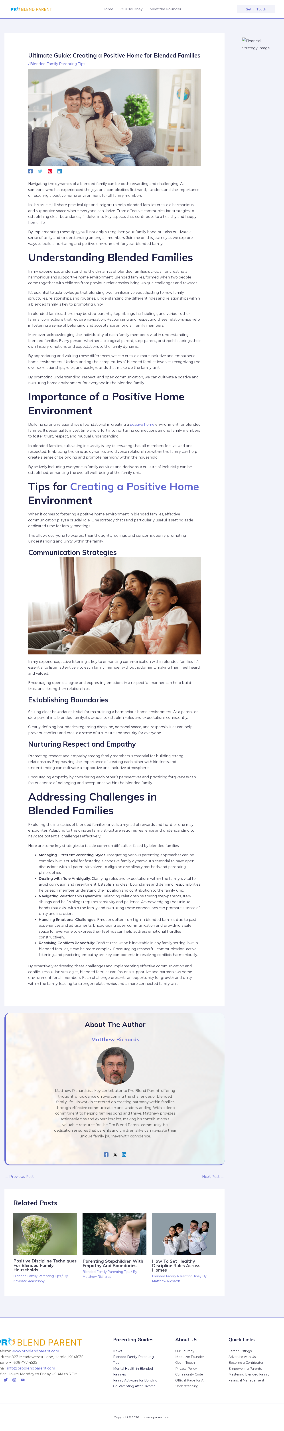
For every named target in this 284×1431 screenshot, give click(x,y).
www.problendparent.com (35, 1351)
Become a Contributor (246, 1363)
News (117, 1351)
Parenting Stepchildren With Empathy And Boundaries (113, 1263)
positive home (142, 424)
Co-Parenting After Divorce (134, 1386)
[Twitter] (40, 171)
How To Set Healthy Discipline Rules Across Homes (176, 1265)
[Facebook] (30, 171)
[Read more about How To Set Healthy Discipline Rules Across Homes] (184, 1234)
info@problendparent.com (31, 1368)
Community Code (189, 1374)
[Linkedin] (59, 171)
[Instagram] (14, 1380)
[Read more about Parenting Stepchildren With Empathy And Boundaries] (114, 1234)
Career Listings (240, 1351)
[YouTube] (23, 1380)
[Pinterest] (50, 171)
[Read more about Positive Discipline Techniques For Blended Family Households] (45, 1234)
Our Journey (184, 1351)
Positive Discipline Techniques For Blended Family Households (45, 1265)
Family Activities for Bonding (135, 1380)
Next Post (213, 1177)
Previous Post (19, 1177)
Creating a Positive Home (134, 486)
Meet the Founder (189, 1357)
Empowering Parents (245, 1369)
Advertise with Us (242, 1357)
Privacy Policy (186, 1369)
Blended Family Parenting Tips (57, 64)
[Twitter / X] (115, 1154)
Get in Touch (185, 1363)
